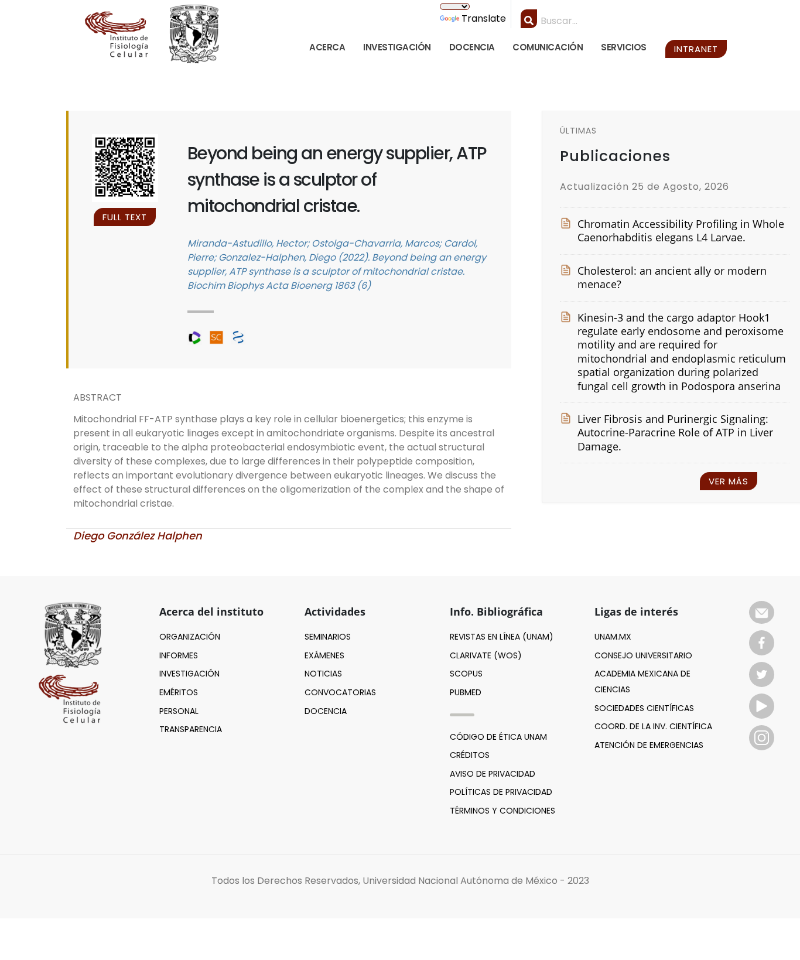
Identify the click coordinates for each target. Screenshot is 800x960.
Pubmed (465, 692)
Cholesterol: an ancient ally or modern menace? (672, 277)
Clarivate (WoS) (486, 655)
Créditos (470, 755)
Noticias (323, 673)
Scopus (466, 673)
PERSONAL (179, 711)
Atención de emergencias (648, 745)
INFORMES (178, 655)
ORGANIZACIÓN (189, 637)
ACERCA (327, 47)
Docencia (326, 711)
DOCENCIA (472, 47)
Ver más (728, 481)
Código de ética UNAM (498, 737)
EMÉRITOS (178, 692)
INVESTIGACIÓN (397, 47)
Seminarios (328, 637)
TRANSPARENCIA (190, 729)
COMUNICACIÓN (547, 47)
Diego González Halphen (137, 535)
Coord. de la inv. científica (653, 726)
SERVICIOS (624, 47)
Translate (483, 18)
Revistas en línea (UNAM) (501, 637)
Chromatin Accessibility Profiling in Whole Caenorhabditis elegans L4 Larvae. (680, 230)
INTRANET (696, 49)
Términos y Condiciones (502, 810)
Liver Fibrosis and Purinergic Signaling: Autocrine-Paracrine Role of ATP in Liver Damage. (675, 432)
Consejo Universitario (643, 655)
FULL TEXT (124, 217)
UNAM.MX (612, 637)
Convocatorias (340, 692)
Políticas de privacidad (501, 792)
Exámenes (324, 655)
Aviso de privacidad (492, 774)
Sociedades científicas (644, 708)
